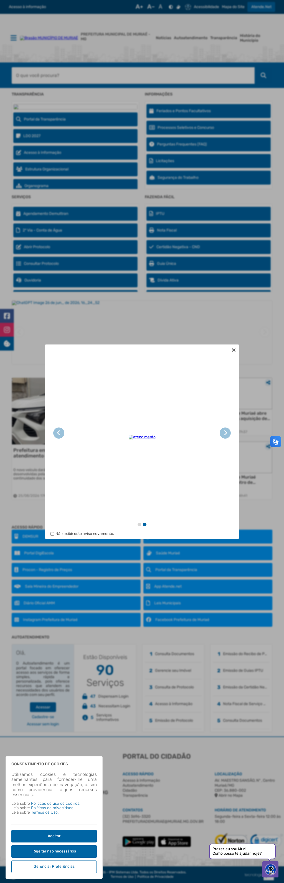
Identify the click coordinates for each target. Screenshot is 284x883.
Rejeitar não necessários (54, 851)
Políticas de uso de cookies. (55, 803)
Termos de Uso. (45, 812)
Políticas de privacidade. (52, 808)
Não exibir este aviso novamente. (84, 534)
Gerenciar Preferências (54, 866)
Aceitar (54, 836)
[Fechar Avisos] (233, 350)
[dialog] (142, 441)
